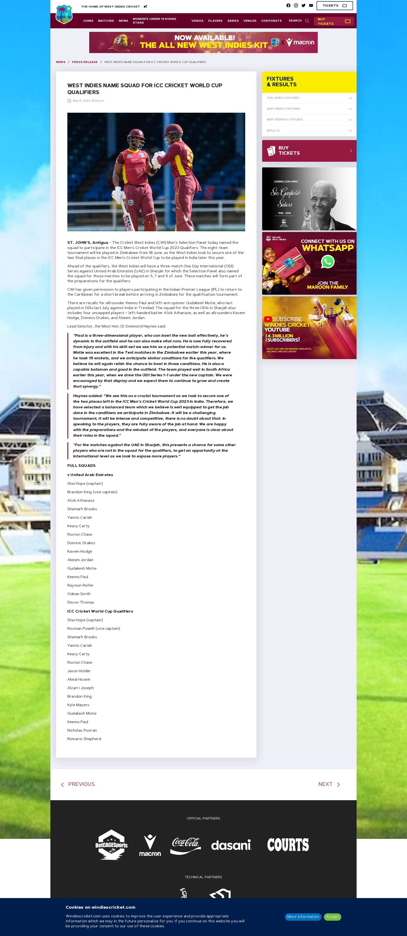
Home (88, 21)
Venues (250, 21)
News (123, 21)
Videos (197, 21)
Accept (332, 917)
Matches (106, 21)
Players (215, 21)
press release (85, 62)
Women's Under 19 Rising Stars (154, 21)
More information (303, 917)
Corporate (271, 21)
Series (233, 21)
